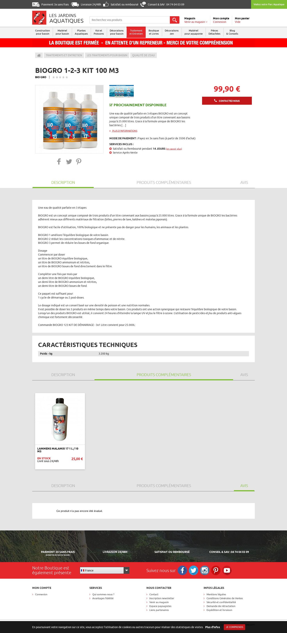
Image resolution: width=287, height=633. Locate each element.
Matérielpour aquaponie (193, 32)
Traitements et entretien (64, 55)
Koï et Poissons (99, 32)
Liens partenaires (159, 610)
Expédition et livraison (219, 610)
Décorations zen (172, 32)
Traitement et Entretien (136, 32)
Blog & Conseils (232, 32)
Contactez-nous (229, 101)
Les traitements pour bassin (107, 55)
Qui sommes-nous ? (103, 594)
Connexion (41, 594)
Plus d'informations (124, 131)
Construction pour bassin (42, 32)
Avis (244, 182)
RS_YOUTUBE (227, 570)
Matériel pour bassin (62, 32)
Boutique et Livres (154, 32)
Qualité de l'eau (143, 55)
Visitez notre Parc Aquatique (269, 4)
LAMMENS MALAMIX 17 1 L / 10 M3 (57, 450)
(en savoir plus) (174, 149)
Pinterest (216, 570)
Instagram (204, 570)
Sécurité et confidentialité (221, 602)
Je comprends (234, 627)
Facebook (182, 570)
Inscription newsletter (161, 598)
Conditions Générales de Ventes (225, 598)
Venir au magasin (159, 602)
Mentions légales (216, 594)
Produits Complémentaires (164, 182)
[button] (59, 161)
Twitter (193, 570)
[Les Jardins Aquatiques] (58, 18)
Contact (153, 594)
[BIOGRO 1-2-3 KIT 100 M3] (69, 119)
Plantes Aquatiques (81, 32)
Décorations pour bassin (117, 32)
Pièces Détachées (214, 32)
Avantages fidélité (102, 598)
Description (63, 182)
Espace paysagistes (160, 606)
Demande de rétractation (221, 606)
